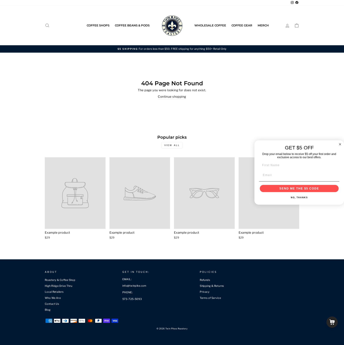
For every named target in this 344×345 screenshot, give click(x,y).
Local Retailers (54, 291)
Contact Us (52, 303)
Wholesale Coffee (210, 25)
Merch (263, 25)
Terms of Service (210, 298)
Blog (48, 309)
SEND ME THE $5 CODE (299, 188)
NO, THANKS (299, 197)
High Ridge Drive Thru (58, 286)
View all (172, 145)
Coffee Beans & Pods (132, 25)
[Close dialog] (340, 144)
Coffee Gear (241, 25)
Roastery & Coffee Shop (60, 280)
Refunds (205, 280)
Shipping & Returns (212, 286)
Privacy (204, 291)
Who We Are (53, 298)
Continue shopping (172, 96)
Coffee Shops (98, 25)
